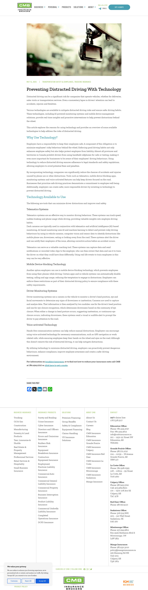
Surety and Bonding (47, 417)
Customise (14, 581)
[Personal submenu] (58, 7)
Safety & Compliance (71, 425)
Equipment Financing (72, 429)
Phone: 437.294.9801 (119, 530)
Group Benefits (69, 421)
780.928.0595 (123, 468)
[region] (28, 574)
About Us (90, 417)
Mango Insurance (94, 481)
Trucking (18, 417)
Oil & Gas (18, 421)
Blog (88, 429)
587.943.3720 (123, 485)
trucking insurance (54, 361)
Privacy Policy (21, 586)
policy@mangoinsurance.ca (123, 550)
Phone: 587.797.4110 (119, 504)
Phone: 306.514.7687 (119, 513)
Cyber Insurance (45, 425)
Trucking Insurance (82, 82)
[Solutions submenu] (84, 7)
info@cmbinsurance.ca (120, 434)
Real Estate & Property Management (20, 450)
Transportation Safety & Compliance (57, 82)
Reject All (28, 581)
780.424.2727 (103, 5)
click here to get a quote (56, 365)
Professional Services (23, 457)
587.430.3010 (123, 547)
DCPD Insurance (45, 522)
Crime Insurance (45, 421)
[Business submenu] (44, 7)
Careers (89, 425)
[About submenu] (95, 7)
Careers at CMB (63, 569)
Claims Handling (70, 433)
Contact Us (91, 421)
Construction (20, 425)
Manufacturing (21, 429)
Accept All (42, 581)
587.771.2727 (122, 451)
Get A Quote (119, 7)
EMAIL (104, 8)
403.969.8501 (121, 488)
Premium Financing (71, 417)
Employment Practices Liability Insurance (46, 467)
